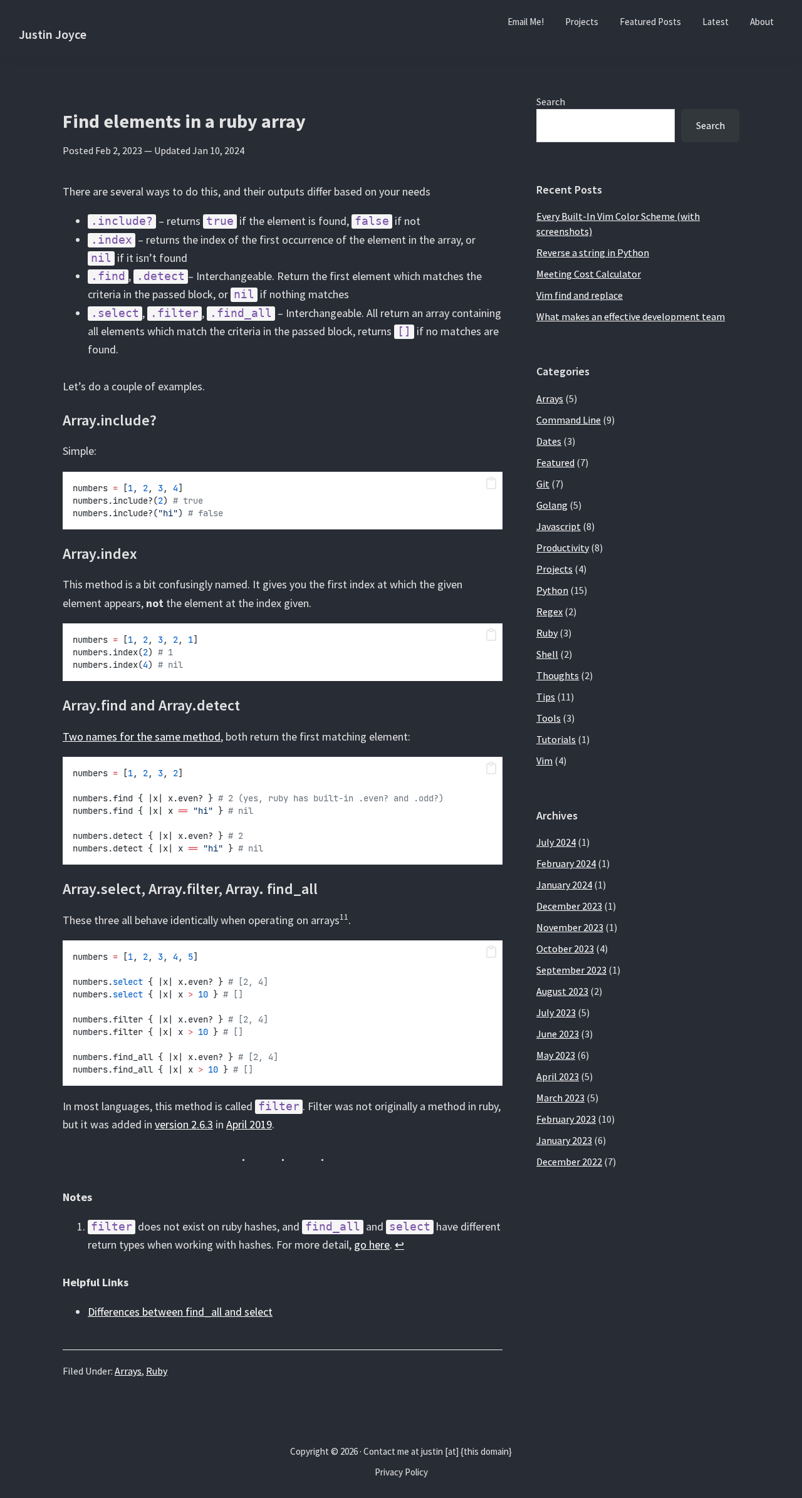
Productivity (562, 547)
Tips (545, 696)
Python (552, 590)
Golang (552, 505)
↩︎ (399, 1244)
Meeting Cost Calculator (588, 274)
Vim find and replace (579, 295)
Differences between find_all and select (180, 1311)
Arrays (128, 1371)
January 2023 (564, 1140)
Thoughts (557, 675)
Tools (548, 718)
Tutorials (556, 739)
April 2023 (557, 1076)
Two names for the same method (142, 736)
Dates (548, 441)
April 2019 (249, 1124)
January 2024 (564, 884)
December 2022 (569, 1161)
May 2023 (555, 1055)
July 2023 (556, 1012)
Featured (555, 462)
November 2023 (569, 927)
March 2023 (560, 1097)
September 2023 (571, 970)
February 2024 (566, 863)
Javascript (558, 526)
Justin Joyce (52, 34)
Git (542, 483)
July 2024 (556, 842)
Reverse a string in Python (592, 252)
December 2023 (569, 906)
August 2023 (562, 991)
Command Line (568, 420)
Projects (554, 569)
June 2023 (557, 1033)
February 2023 (566, 1119)
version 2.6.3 (184, 1124)
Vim (544, 760)
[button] (491, 484)
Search (550, 101)
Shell (547, 654)
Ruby (156, 1371)
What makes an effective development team (630, 316)
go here (372, 1244)
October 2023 (565, 948)
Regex (549, 611)
